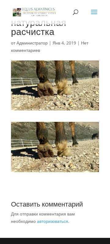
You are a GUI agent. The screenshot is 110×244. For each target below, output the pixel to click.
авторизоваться (52, 221)
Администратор (32, 43)
